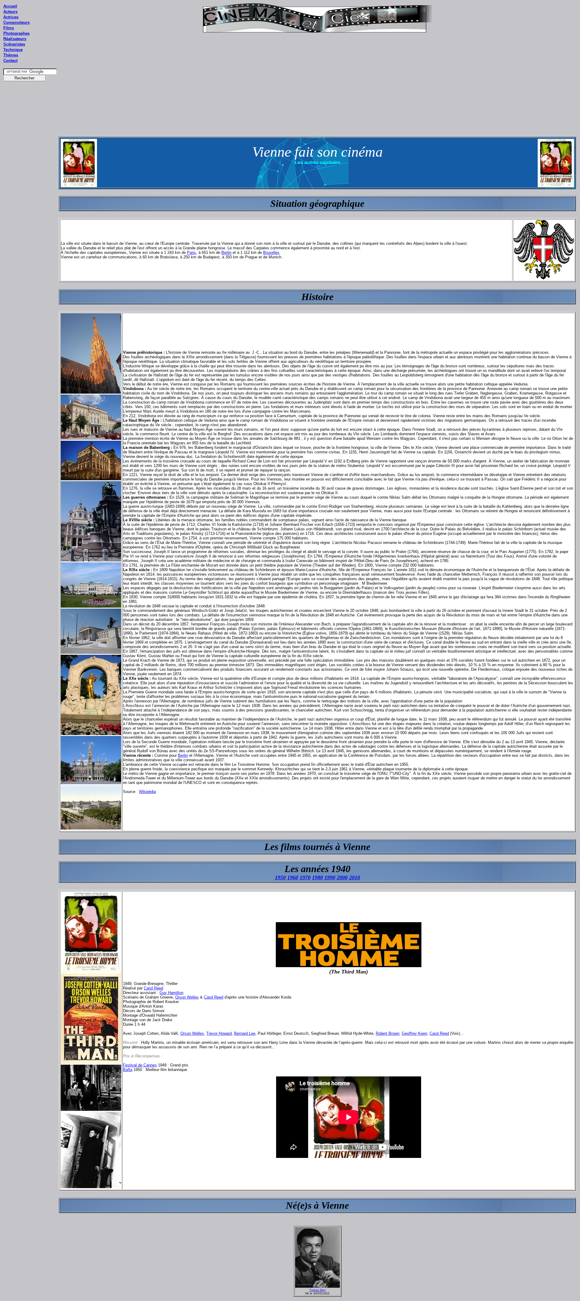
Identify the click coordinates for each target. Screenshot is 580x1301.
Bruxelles (271, 252)
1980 (317, 877)
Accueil (10, 6)
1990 (329, 877)
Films (8, 28)
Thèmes (10, 55)
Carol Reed (153, 988)
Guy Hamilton (171, 992)
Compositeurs (16, 22)
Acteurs (10, 11)
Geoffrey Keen (414, 1033)
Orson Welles (187, 997)
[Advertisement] (30, 198)
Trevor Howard (219, 1033)
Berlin (226, 252)
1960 (292, 877)
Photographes (16, 33)
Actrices (10, 17)
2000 (342, 877)
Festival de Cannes (140, 1065)
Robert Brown (387, 1033)
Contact (10, 60)
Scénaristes (14, 44)
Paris (191, 252)
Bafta (127, 1069)
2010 (354, 877)
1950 (280, 877)
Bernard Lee (244, 1033)
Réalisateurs (14, 39)
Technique (13, 49)
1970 (305, 877)
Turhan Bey (317, 1290)
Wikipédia (147, 791)
